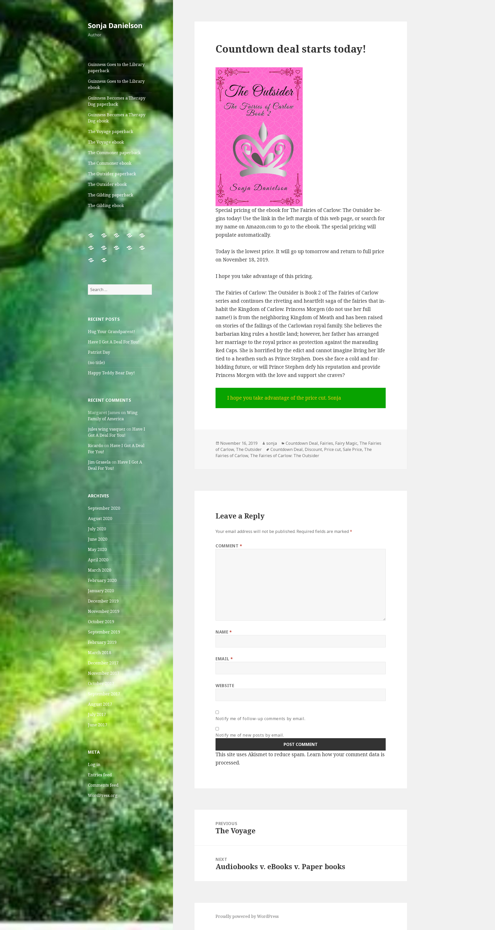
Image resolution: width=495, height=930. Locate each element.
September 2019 (104, 632)
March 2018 (99, 652)
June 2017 (97, 725)
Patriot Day (99, 352)
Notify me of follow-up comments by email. (260, 718)
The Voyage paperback (110, 131)
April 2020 (98, 560)
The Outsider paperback (112, 174)
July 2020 (97, 529)
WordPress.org (103, 795)
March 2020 (99, 570)
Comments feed (103, 785)
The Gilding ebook (106, 205)
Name (224, 632)
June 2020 (97, 539)
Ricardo (95, 445)
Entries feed (100, 775)
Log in (94, 764)
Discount (313, 449)
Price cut (332, 449)
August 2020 (100, 518)
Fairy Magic (346, 443)
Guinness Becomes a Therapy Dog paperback (116, 101)
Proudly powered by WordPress (247, 916)
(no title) (96, 362)
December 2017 (103, 663)
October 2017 (101, 683)
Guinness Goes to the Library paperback (116, 67)
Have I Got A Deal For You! (113, 342)
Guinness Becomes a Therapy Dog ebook (116, 118)
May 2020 (97, 549)
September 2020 (104, 508)
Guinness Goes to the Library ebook (116, 84)
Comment (229, 546)
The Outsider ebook (107, 184)
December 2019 (103, 601)
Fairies (326, 443)
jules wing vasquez (106, 429)
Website (225, 685)
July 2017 (97, 714)
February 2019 (102, 642)
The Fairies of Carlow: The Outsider (284, 455)
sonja (271, 443)
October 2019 (101, 621)
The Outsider (249, 449)
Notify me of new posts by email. (250, 735)
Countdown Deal (302, 443)
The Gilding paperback (110, 195)
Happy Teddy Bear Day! (111, 373)
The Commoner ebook (109, 163)
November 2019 (103, 611)
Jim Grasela (99, 462)
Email (224, 659)
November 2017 (103, 673)
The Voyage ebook (106, 142)
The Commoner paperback (114, 152)
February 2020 (102, 580)
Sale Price (352, 449)
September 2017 (104, 694)
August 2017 (100, 704)
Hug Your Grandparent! (111, 331)
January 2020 (101, 591)
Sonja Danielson (115, 25)
